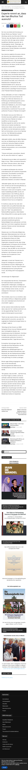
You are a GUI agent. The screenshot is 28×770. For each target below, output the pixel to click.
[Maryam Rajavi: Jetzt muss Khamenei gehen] (5, 425)
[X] (11, 26)
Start (3, 6)
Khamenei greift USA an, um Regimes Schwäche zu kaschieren (17, 440)
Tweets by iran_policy (7, 677)
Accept (4, 767)
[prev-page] (3, 447)
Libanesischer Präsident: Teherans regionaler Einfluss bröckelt (17, 432)
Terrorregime (8, 6)
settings (17, 764)
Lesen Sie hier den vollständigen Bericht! (14, 668)
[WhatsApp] (18, 26)
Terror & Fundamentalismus (18, 6)
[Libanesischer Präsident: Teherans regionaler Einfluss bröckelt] (5, 432)
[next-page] (5, 447)
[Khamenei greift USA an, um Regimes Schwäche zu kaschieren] (5, 441)
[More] (22, 26)
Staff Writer (11, 23)
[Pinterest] (15, 26)
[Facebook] (8, 26)
